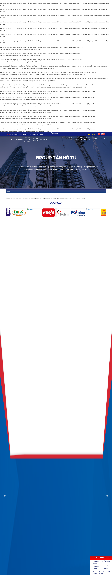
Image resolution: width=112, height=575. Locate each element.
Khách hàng (43, 139)
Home (8, 191)
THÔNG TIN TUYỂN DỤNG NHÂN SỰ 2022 (101, 562)
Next (107, 496)
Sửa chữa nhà (71, 138)
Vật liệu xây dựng (87, 138)
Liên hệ (103, 138)
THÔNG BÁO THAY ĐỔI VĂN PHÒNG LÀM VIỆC (100, 567)
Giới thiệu (19, 139)
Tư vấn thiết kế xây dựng (27, 139)
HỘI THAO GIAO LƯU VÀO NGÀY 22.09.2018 (101, 572)
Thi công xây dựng (35, 139)
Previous (5, 496)
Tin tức (95, 138)
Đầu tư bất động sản (79, 138)
